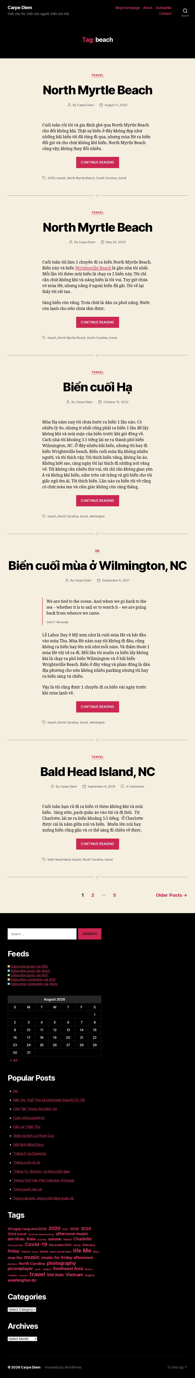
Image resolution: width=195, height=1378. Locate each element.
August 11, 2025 (116, 105)
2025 (51, 178)
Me (97, 551)
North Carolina (68, 516)
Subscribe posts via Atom (30, 971)
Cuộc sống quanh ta (28, 1118)
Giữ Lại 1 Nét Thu (26, 1127)
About (148, 8)
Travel (97, 75)
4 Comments (135, 786)
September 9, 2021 (115, 580)
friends (25, 1251)
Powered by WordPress (63, 1367)
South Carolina (106, 178)
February (88, 1245)
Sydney (88, 1269)
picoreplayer (20, 1268)
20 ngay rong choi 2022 (27, 1229)
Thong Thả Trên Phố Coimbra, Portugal (43, 1180)
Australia (41, 1239)
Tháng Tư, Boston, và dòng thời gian (41, 1171)
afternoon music (72, 1233)
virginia (89, 1275)
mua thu (15, 1257)
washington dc (22, 1280)
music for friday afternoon (67, 1257)
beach (61, 178)
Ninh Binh (12, 1264)
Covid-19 (36, 1244)
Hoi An (35, 1252)
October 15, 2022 (116, 402)
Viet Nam (55, 1274)
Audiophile (164, 8)
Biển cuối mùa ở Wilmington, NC (97, 565)
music (32, 1257)
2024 (86, 1228)
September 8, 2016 (101, 786)
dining (77, 1245)
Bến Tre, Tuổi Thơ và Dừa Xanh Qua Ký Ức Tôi (49, 1100)
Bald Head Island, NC (97, 771)
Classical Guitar (15, 1245)
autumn (55, 1239)
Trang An (23, 1275)
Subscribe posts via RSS (29, 966)
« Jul (13, 1060)
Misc (96, 1251)
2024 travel (17, 1234)
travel (122, 178)
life (77, 1250)
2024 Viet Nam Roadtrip (41, 1234)
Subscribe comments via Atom (34, 984)
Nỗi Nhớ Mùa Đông (28, 1145)
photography (61, 1263)
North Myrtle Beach (97, 90)
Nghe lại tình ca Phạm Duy (33, 1136)
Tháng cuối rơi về (26, 1162)
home (44, 1251)
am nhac (16, 1238)
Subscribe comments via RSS (33, 980)
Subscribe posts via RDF (29, 975)
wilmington (97, 516)
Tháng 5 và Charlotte (29, 1154)
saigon (46, 1269)
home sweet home (60, 1251)
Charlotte (83, 1239)
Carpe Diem (20, 7)
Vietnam (74, 1274)
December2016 (60, 1245)
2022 (74, 1229)
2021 (65, 1229)
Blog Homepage (128, 8)
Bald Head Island (59, 859)
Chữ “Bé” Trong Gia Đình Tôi (35, 1109)
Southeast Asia (68, 1268)
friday (13, 1251)
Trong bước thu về (27, 1189)
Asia (30, 1238)
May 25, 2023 (116, 242)
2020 (55, 1228)
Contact (165, 13)
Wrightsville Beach (93, 268)
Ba (15, 1091)
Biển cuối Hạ (97, 387)
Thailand (12, 1275)
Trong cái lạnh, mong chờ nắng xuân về (43, 1198)
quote (38, 1269)
